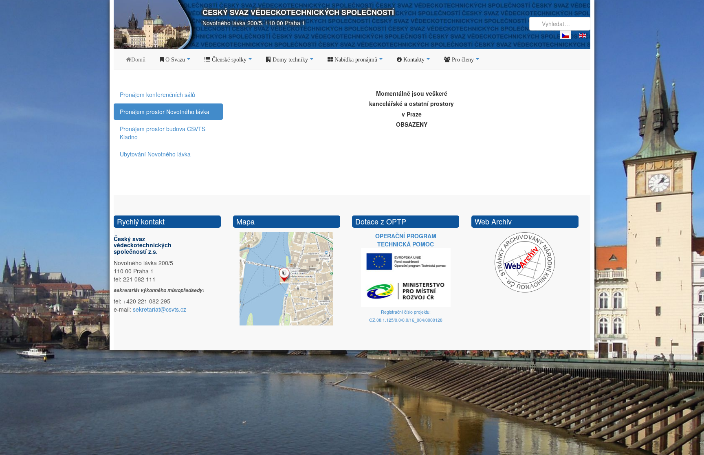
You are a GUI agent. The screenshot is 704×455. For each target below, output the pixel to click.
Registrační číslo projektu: (406, 312)
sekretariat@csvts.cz (159, 309)
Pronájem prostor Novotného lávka (164, 112)
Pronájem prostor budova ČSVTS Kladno (162, 133)
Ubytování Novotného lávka (155, 154)
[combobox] (559, 24)
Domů (138, 59)
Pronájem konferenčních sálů (157, 94)
